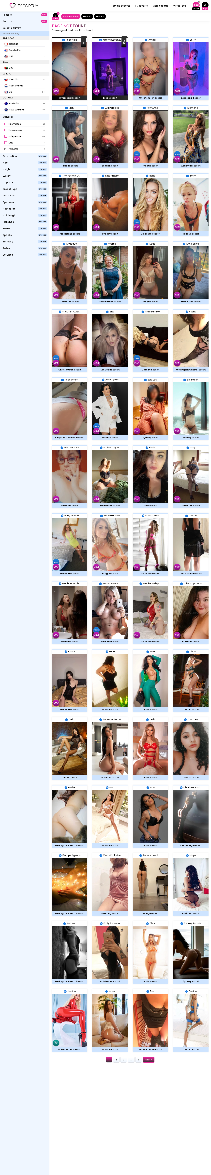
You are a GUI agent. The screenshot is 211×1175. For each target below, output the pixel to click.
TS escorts (141, 5)
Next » (148, 1059)
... (131, 1059)
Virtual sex (179, 5)
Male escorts (160, 5)
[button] (24, 124)
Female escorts (120, 5)
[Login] (205, 6)
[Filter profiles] (55, 16)
